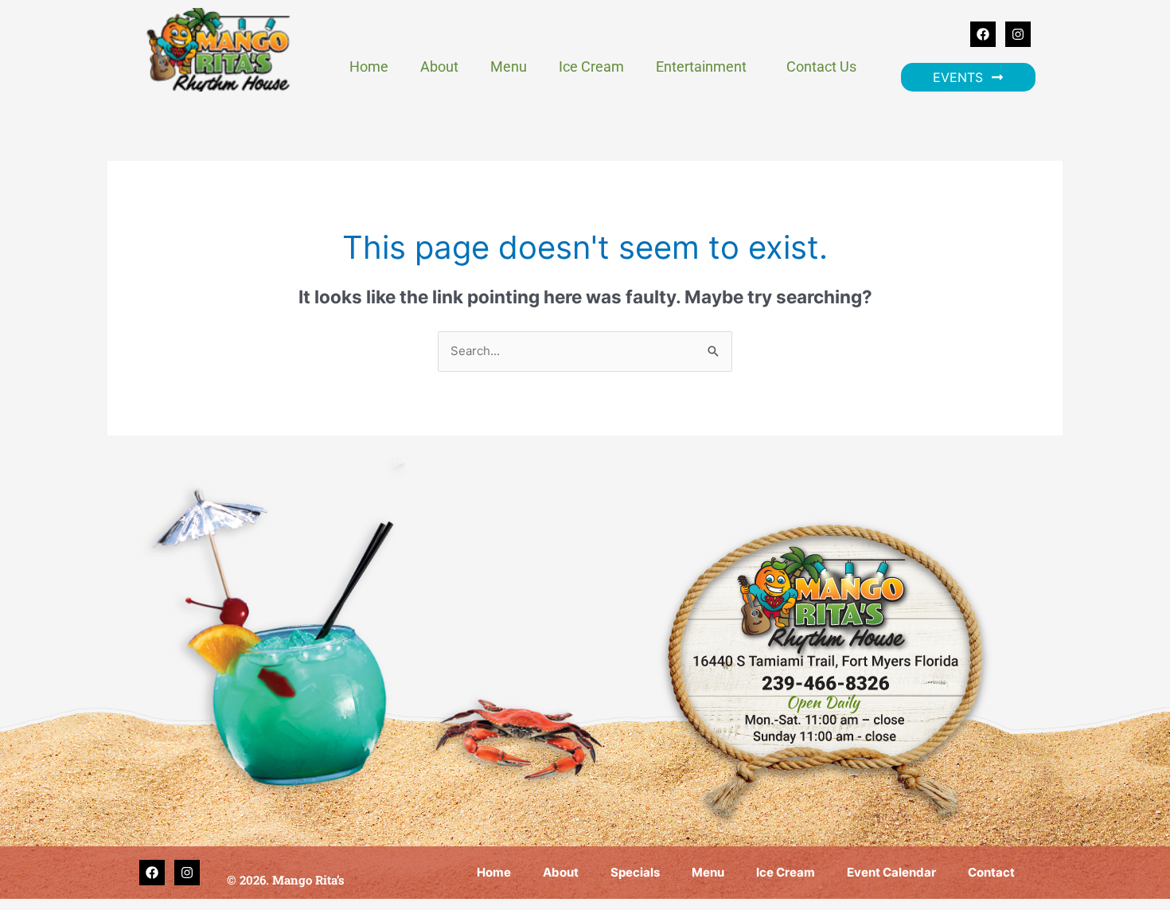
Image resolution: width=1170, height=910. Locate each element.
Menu (508, 66)
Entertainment (701, 66)
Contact (991, 872)
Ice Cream (591, 66)
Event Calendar (891, 872)
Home (368, 66)
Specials (635, 872)
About (439, 66)
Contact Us (821, 66)
